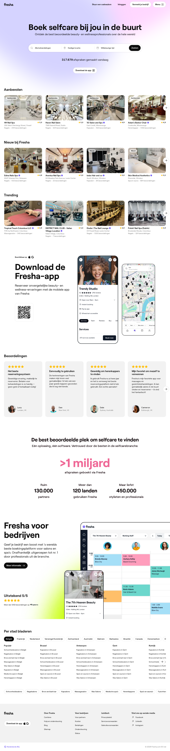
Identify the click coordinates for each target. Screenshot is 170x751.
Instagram (139, 725)
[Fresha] (8, 4)
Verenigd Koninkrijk (54, 639)
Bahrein (101, 639)
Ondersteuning (81, 729)
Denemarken (154, 639)
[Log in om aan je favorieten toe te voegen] (39, 98)
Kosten (78, 721)
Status (77, 733)
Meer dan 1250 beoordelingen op (16, 605)
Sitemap (47, 729)
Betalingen (79, 725)
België (9, 639)
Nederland (35, 639)
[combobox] (47, 48)
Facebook (139, 717)
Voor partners (80, 717)
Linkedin (139, 721)
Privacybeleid (106, 717)
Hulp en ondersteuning (53, 721)
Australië (88, 639)
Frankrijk (21, 639)
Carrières (47, 717)
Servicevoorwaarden (109, 721)
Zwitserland (73, 639)
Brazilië (126, 639)
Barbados (114, 639)
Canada (139, 639)
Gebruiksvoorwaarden (109, 725)
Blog (46, 725)
